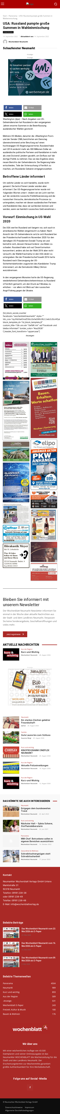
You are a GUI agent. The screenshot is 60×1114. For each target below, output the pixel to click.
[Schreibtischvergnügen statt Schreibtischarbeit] (11, 856)
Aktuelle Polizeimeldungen (34, 765)
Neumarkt (25, 717)
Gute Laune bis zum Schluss (35, 735)
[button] (13, 107)
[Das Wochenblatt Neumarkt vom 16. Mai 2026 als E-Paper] (11, 947)
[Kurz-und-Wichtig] (11, 654)
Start (5, 16)
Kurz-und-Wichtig (30, 652)
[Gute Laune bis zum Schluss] (11, 737)
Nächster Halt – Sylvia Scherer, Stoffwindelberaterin (37, 825)
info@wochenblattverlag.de (25, 904)
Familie (24, 732)
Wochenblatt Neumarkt (18, 42)
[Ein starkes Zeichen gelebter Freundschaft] (11, 722)
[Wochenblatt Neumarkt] (5, 42)
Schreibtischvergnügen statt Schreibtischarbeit (35, 855)
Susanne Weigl (26, 738)
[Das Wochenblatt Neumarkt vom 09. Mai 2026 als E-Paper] (11, 961)
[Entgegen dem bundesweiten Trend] (11, 811)
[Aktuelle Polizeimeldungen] (11, 768)
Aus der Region (26, 649)
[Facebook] (30, 1087)
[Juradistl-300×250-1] (30, 687)
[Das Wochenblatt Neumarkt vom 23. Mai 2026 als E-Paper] (11, 932)
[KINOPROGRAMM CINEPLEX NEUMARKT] (11, 753)
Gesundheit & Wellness (29, 851)
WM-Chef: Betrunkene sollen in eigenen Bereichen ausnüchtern (37, 840)
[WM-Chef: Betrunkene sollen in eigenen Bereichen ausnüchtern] (11, 841)
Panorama (13, 16)
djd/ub (23, 726)
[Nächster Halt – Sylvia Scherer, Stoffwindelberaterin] (11, 826)
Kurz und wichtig (27, 747)
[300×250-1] (30, 77)
